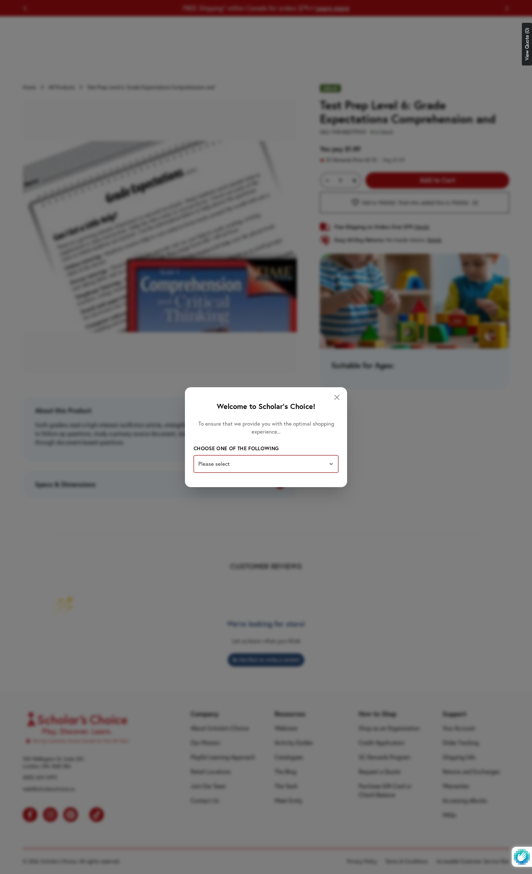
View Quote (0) (527, 44)
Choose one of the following (236, 448)
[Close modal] (337, 397)
